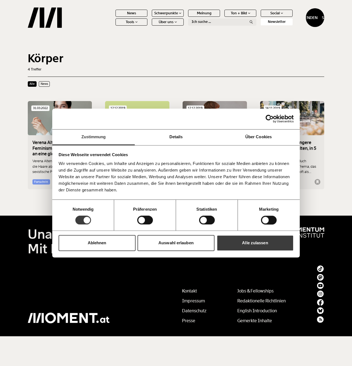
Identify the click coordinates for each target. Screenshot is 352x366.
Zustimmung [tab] (93, 136)
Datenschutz (194, 311)
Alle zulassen (255, 243)
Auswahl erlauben (176, 243)
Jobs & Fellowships (255, 291)
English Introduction (257, 311)
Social (275, 13)
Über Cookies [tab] (258, 136)
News (131, 13)
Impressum (193, 301)
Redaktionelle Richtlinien (261, 301)
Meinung (204, 13)
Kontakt (189, 291)
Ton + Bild (239, 13)
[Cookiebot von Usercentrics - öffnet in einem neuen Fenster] (270, 119)
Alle (32, 84)
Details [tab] (176, 136)
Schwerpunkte (166, 13)
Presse (188, 321)
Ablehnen (97, 243)
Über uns (166, 22)
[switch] (145, 220)
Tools (130, 22)
